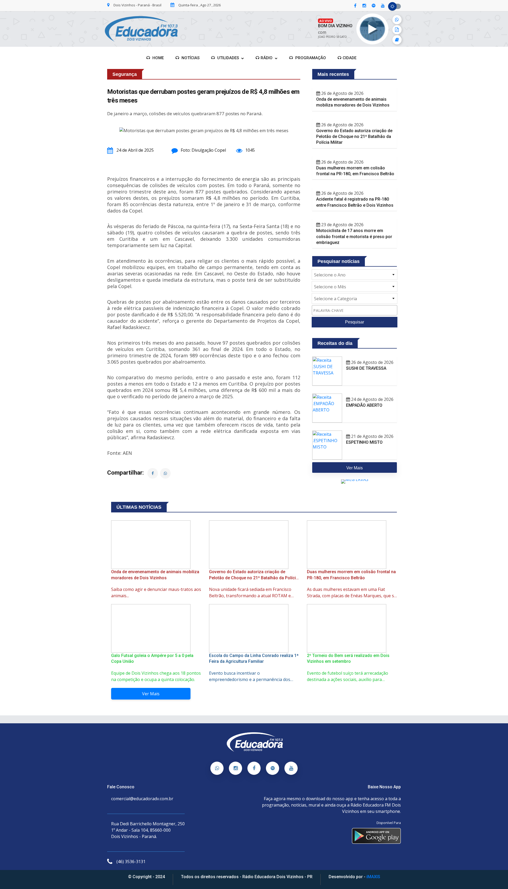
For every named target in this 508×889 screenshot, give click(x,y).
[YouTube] (291, 768)
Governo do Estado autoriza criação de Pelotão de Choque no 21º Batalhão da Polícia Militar (354, 136)
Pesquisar (354, 322)
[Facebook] (254, 768)
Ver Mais (151, 694)
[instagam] (364, 6)
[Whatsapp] (217, 768)
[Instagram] (235, 768)
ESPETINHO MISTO (364, 442)
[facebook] (355, 6)
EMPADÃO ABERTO (364, 405)
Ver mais (354, 468)
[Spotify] (272, 768)
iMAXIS (373, 876)
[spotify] (374, 6)
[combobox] (354, 274)
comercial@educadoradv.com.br (142, 799)
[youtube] (383, 6)
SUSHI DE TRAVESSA (366, 368)
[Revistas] (397, 39)
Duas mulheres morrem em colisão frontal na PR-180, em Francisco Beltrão (355, 170)
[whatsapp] (397, 19)
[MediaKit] (397, 29)
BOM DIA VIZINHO (335, 25)
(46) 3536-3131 (131, 861)
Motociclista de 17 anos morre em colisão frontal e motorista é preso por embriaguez (354, 236)
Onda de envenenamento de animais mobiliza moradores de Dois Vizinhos (352, 102)
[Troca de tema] (394, 6)
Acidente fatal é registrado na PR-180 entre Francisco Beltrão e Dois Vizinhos (354, 202)
